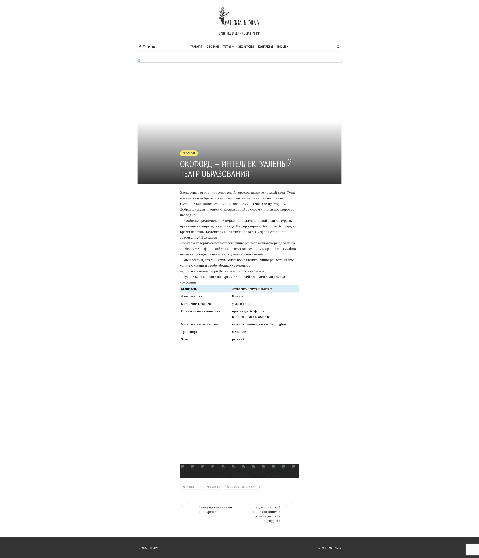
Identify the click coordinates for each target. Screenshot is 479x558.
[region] (239, 411)
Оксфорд (215, 487)
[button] (186, 404)
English (282, 46)
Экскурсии (246, 46)
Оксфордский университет (245, 487)
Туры (227, 46)
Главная (196, 46)
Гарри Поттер (193, 487)
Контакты (265, 46)
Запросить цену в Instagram (252, 289)
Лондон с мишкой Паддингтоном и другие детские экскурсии (265, 514)
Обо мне (213, 46)
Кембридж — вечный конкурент (215, 509)
